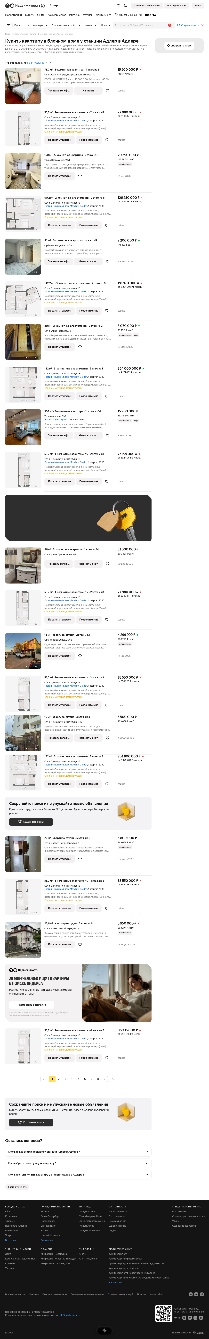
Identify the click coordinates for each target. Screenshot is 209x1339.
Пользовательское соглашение (87, 1294)
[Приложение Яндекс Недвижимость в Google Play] (190, 1317)
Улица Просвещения (90, 1230)
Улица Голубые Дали (90, 1216)
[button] (126, 6)
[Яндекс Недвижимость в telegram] (202, 1294)
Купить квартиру (118, 1254)
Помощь (141, 1294)
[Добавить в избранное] (107, 91)
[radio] (59, 1079)
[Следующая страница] (113, 1078)
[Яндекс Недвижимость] (25, 5)
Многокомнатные (118, 1211)
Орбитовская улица (54, 245)
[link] (198, 6)
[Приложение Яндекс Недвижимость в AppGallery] (195, 1317)
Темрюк (9, 1235)
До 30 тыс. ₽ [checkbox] (19, 522)
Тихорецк (10, 1221)
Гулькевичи (11, 1230)
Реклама (34, 1294)
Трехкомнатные (117, 1216)
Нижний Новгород (50, 1235)
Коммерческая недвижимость (21, 1258)
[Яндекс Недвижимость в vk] (191, 1294)
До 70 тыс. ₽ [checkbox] (62, 522)
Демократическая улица (64, 117)
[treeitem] (14, 15)
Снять (82, 1254)
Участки (9, 1268)
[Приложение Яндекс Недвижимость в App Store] (184, 1317)
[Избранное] (118, 6)
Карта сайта (156, 1294)
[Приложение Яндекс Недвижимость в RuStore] (201, 1317)
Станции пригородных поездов (188, 1216)
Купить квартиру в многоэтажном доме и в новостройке (139, 1277)
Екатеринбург (48, 1225)
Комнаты (10, 1263)
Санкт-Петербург (50, 1216)
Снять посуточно (88, 1258)
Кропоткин (11, 1216)
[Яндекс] (198, 1332)
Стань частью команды (54, 1294)
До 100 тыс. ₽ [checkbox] (20, 532)
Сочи (47, 117)
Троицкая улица (52, 416)
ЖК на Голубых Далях (56, 419)
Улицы (175, 1221)
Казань (44, 1230)
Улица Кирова (86, 1225)
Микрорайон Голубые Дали (55, 1263)
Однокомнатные (117, 1225)
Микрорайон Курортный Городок (58, 1258)
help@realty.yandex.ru (70, 1315)
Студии (112, 1230)
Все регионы (179, 1211)
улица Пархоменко (54, 160)
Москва (45, 1211)
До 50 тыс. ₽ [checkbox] (41, 522)
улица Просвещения (61, 554)
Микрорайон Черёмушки (54, 1254)
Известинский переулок (64, 843)
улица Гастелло (59, 331)
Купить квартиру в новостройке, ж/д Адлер (132, 1273)
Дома (8, 1254)
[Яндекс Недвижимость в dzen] (196, 1294)
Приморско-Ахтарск (16, 1225)
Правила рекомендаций (120, 1294)
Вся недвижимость (15, 1294)
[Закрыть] (202, 25)
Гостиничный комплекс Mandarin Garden (65, 120)
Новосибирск (48, 1221)
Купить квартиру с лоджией (123, 1268)
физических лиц (41, 1015)
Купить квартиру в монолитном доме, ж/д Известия (136, 1263)
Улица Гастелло (87, 1211)
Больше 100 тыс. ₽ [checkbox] (46, 532)
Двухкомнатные (117, 1221)
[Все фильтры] (8, 25)
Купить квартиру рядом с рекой (125, 1258)
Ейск (7, 1211)
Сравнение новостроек (184, 1225)
